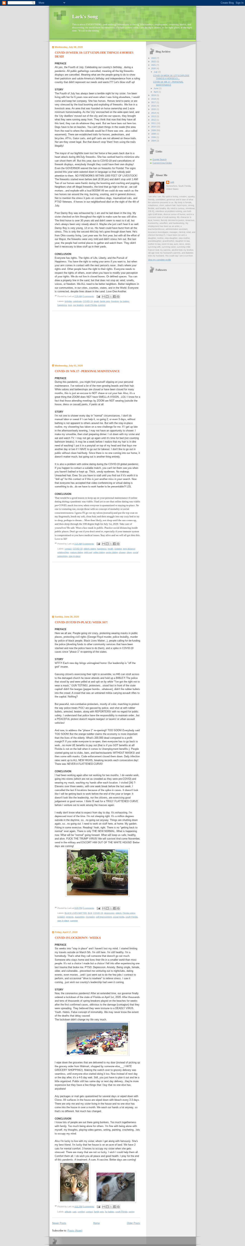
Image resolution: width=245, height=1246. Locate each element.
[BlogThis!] (107, 296)
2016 (153, 106)
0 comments (88, 296)
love (70, 305)
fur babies (124, 301)
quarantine (80, 917)
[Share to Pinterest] (118, 296)
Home (96, 1223)
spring (131, 1212)
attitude (68, 1212)
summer (102, 305)
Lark (172, 182)
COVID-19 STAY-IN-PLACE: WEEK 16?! (81, 622)
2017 (153, 102)
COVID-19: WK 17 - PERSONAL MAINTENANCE (87, 371)
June (156, 88)
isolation (118, 549)
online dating (99, 552)
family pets (105, 301)
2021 (153, 65)
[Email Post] (98, 296)
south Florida (91, 305)
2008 (153, 134)
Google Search (160, 159)
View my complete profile (159, 260)
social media (118, 917)
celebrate (77, 301)
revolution (90, 917)
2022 (153, 61)
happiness (62, 305)
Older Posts (133, 1223)
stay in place (74, 556)
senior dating (112, 552)
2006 (153, 137)
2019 (153, 95)
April (156, 92)
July (156, 72)
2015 (153, 109)
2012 (153, 120)
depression (109, 913)
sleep (129, 552)
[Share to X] (111, 296)
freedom (115, 301)
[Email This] (103, 296)
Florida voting (129, 913)
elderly (119, 913)
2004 (153, 141)
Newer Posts (59, 1223)
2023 (153, 58)
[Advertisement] (80, 339)
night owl (88, 552)
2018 (153, 99)
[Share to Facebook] (114, 296)
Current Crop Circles (162, 163)
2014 (153, 113)
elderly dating (90, 549)
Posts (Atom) (75, 1230)
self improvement (104, 917)
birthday (68, 301)
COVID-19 (88, 301)
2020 (153, 68)
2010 (153, 127)
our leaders (78, 305)
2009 (153, 130)
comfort (81, 1212)
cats (75, 1212)
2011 (153, 123)
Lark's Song (85, 16)
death (96, 301)
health (110, 549)
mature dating (76, 552)
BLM (90, 913)
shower (122, 552)
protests (70, 917)
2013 (153, 116)
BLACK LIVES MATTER (76, 913)
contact (68, 549)
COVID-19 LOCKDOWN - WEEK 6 (78, 938)
